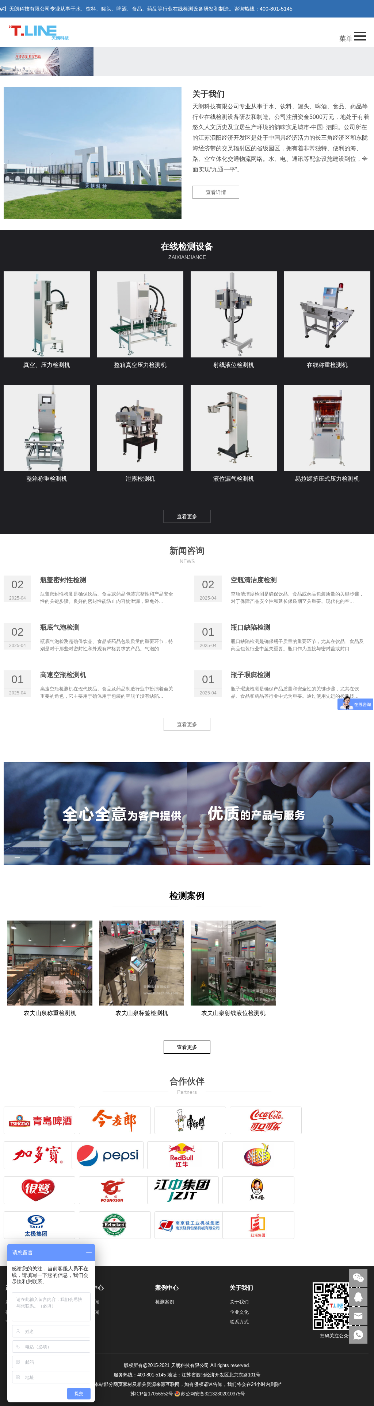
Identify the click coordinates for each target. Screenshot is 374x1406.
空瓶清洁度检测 (254, 580)
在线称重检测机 (327, 365)
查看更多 (187, 516)
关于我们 (239, 1302)
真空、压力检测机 (46, 365)
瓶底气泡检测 (60, 627)
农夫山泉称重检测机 (50, 1013)
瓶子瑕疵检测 (250, 674)
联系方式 (239, 1322)
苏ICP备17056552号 (151, 1394)
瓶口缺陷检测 (250, 627)
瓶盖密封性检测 (63, 580)
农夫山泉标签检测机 (141, 1013)
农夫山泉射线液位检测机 (233, 1013)
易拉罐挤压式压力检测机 (327, 479)
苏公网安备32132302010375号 (213, 1394)
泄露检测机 (140, 479)
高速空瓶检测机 (63, 674)
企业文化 (239, 1312)
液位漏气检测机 (233, 479)
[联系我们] (358, 1297)
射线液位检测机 (233, 365)
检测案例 (164, 1302)
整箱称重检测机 (46, 479)
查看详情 (216, 192)
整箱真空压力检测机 (140, 365)
